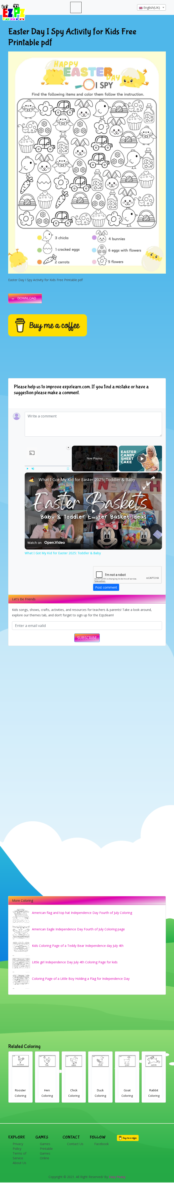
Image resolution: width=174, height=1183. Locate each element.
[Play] (27, 468)
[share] (153, 478)
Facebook (101, 1144)
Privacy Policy (18, 1146)
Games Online (45, 1155)
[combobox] (151, 7)
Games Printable (46, 1146)
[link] (31, 479)
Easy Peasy (117, 1177)
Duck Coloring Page (47, 1095)
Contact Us (75, 1144)
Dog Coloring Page (127, 1095)
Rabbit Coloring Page (100, 1095)
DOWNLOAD (26, 298)
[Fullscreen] (68, 468)
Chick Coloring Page (20, 1095)
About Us (19, 1163)
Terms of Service (19, 1155)
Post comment (106, 587)
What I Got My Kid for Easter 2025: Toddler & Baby (87, 479)
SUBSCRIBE (87, 637)
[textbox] (151, 8)
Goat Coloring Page (73, 1095)
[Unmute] (33, 468)
